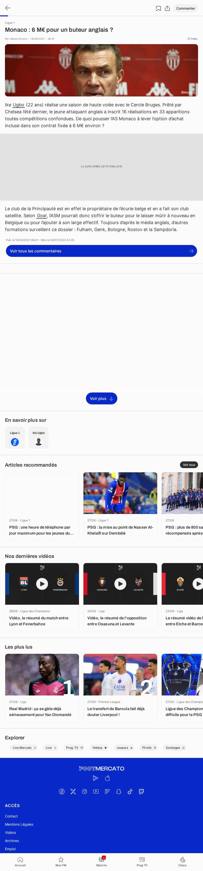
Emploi (10, 849)
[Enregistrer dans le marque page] (158, 8)
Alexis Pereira (18, 38)
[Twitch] (141, 791)
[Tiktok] (130, 791)
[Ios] (107, 778)
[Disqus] (101, 342)
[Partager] (167, 8)
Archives (12, 841)
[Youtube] (96, 791)
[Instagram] (84, 791)
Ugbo (18, 104)
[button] (185, 8)
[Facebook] (61, 791)
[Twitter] (73, 791)
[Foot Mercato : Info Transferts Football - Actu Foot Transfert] (101, 768)
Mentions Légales (19, 824)
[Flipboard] (107, 791)
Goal (41, 215)
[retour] (7, 8)
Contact (11, 816)
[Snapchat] (118, 791)
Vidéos (10, 832)
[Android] (96, 778)
